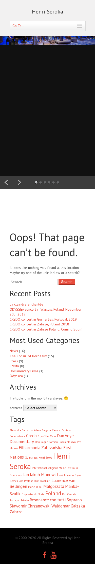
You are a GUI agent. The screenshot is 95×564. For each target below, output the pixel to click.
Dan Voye (65, 435)
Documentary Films (24, 371)
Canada (56, 430)
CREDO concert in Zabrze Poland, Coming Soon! (46, 329)
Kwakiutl (45, 481)
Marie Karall (35, 487)
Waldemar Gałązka (68, 506)
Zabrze (16, 512)
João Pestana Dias (29, 481)
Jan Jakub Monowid (40, 474)
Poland (53, 493)
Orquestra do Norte (33, 494)
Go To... (18, 25)
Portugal (15, 500)
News (14, 351)
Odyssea (16, 376)
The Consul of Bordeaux (28, 356)
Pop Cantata (69, 494)
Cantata (66, 430)
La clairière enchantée (26, 304)
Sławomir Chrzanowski (30, 506)
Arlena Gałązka (42, 430)
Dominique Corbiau (46, 442)
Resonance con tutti (48, 500)
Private (25, 500)
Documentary (22, 441)
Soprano (74, 500)
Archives (16, 408)
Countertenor (17, 436)
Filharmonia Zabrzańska (40, 447)
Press (14, 361)
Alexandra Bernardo (21, 430)
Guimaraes (31, 457)
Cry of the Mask (47, 436)
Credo (14, 366)
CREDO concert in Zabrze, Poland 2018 (39, 324)
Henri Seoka (45, 457)
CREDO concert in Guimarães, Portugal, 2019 (43, 319)
